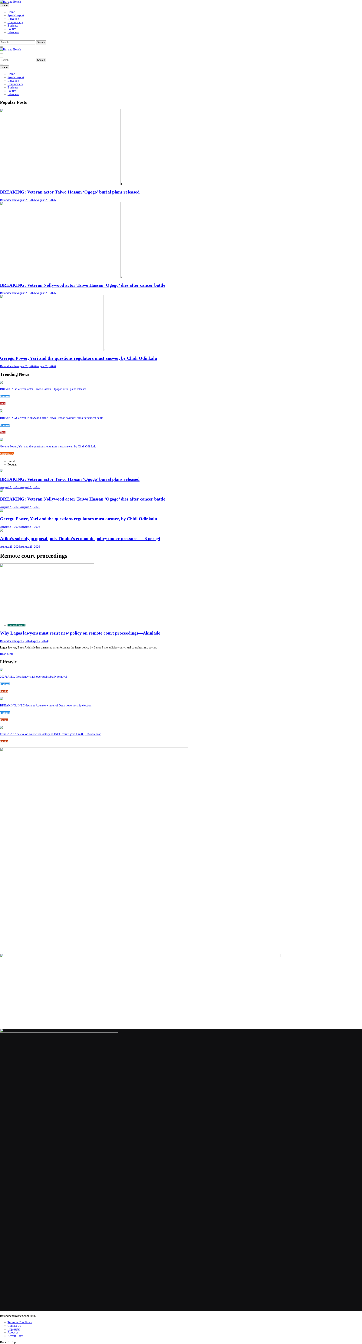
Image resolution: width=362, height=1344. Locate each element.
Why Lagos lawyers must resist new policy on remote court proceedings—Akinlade (80, 633)
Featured (5, 396)
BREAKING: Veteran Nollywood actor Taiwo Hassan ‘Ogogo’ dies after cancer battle (82, 285)
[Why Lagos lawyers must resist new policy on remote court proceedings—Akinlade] (47, 618)
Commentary (15, 22)
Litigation (13, 18)
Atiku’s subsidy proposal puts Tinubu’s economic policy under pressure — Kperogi (80, 538)
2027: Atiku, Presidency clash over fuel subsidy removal (33, 676)
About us (13, 1332)
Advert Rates (15, 1335)
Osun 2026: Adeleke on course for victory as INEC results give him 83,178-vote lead (50, 734)
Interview (13, 32)
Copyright (14, 1329)
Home (11, 12)
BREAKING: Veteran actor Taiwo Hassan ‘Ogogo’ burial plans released (70, 192)
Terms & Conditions (20, 1322)
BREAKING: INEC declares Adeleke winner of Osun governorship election (45, 705)
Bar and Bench (16, 625)
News (2, 403)
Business (13, 25)
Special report (16, 15)
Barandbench (8, 200)
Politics (12, 28)
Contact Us (14, 1325)
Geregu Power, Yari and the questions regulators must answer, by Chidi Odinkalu (78, 358)
